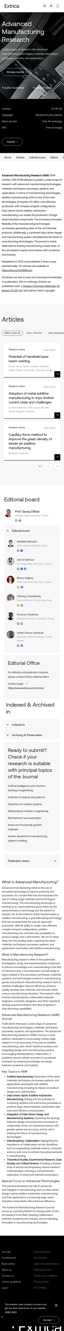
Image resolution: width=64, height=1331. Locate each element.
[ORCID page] (18, 587)
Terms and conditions (45, 1275)
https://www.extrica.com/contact (26, 688)
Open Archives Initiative (46, 1263)
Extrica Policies (42, 1251)
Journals (6, 1251)
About (7, 157)
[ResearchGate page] (22, 550)
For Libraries (40, 1257)
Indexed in (18, 724)
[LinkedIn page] (25, 569)
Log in (5, 1287)
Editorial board (37, 157)
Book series (8, 1263)
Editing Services (42, 1269)
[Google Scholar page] (16, 520)
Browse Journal (15, 72)
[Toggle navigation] (32, 6)
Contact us (8, 1275)
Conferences (9, 1257)
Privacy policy (41, 1281)
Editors (54, 157)
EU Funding (40, 1287)
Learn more (11, 1312)
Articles (20, 157)
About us (7, 1269)
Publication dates (18, 860)
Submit (11, 141)
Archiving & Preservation (27, 735)
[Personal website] (20, 520)
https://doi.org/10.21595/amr (17, 270)
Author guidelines (11, 1281)
